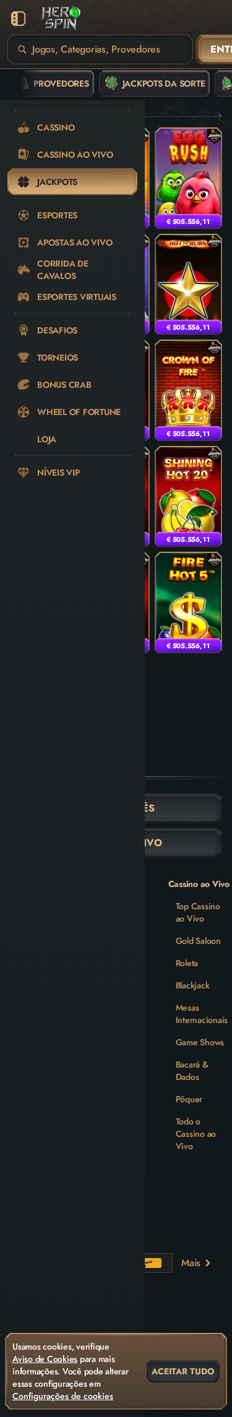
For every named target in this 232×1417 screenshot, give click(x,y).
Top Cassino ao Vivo (198, 912)
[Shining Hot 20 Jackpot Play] (188, 496)
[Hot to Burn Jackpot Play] (188, 284)
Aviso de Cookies (44, 1359)
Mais (190, 1263)
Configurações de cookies (62, 1396)
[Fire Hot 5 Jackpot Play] (188, 602)
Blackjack (193, 985)
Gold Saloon (198, 941)
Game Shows (200, 1042)
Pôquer (189, 1099)
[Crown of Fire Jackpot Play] (188, 390)
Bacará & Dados (192, 1070)
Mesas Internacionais (202, 1013)
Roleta (187, 963)
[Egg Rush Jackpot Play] (188, 178)
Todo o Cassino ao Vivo (196, 1133)
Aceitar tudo (183, 1371)
